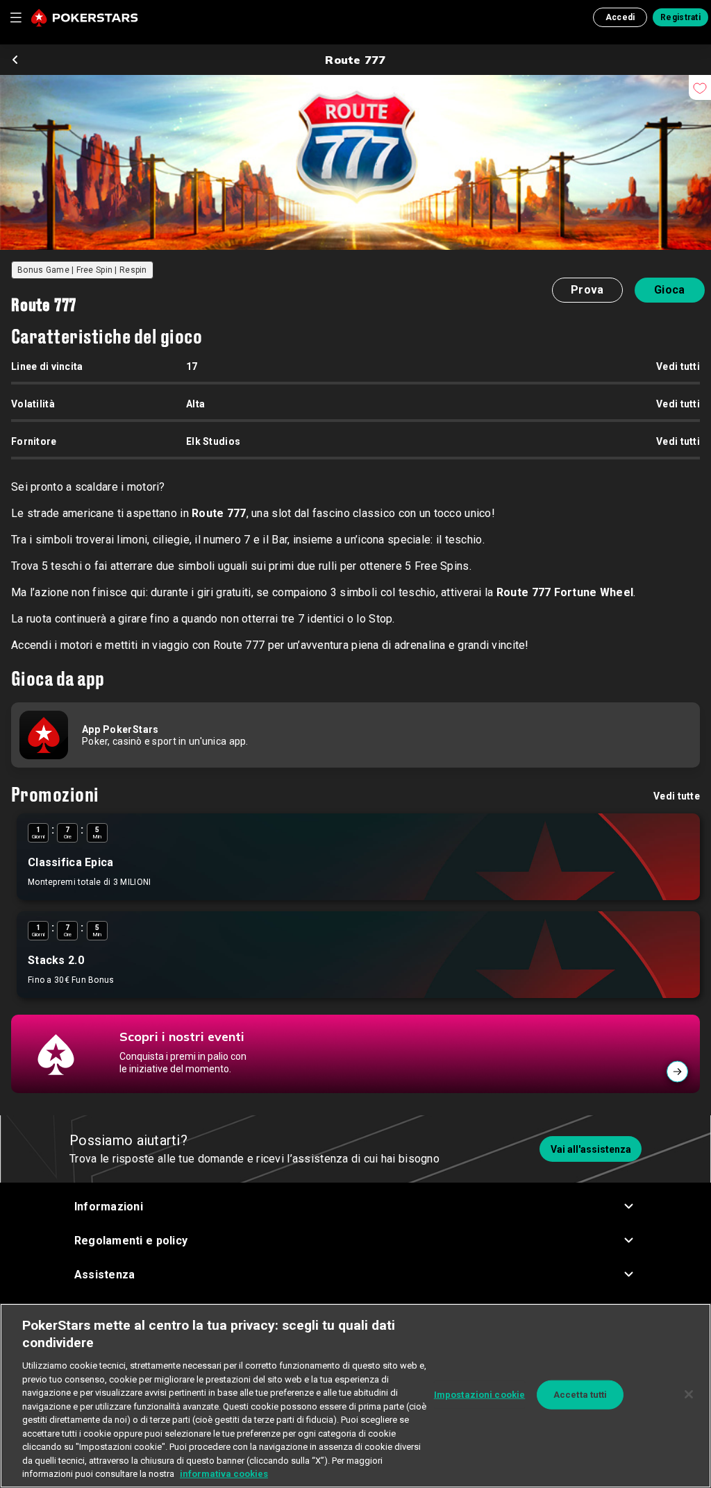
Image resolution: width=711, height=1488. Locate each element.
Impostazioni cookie (479, 1394)
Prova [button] (587, 289)
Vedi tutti (678, 366)
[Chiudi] (689, 1394)
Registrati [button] (680, 17)
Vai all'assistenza (591, 1149)
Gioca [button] (669, 289)
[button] (355, 1206)
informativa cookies (224, 1474)
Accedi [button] (620, 17)
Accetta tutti (580, 1394)
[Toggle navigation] (15, 17)
